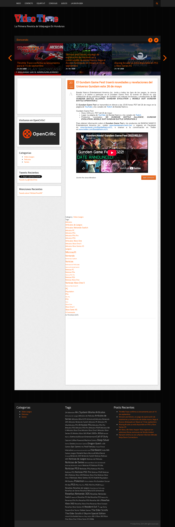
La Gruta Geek (77, 3)
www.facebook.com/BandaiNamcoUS (96, 127)
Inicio (18, 3)
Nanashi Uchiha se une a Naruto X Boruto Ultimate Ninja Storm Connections (138, 436)
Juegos (64, 3)
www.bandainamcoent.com (120, 125)
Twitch (109, 107)
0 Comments (70, 312)
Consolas (53, 3)
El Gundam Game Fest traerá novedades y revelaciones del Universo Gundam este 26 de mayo (114, 84)
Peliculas (27, 159)
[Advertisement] (39, 96)
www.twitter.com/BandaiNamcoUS (93, 129)
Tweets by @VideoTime (28, 179)
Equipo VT (41, 3)
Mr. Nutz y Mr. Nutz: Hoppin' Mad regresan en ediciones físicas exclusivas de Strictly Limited (136, 430)
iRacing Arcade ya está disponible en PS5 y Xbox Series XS (137, 425)
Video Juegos (29, 156)
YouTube (88, 107)
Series (26, 162)
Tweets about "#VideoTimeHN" (31, 193)
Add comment (148, 177)
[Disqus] (111, 350)
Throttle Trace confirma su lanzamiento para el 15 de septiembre (138, 413)
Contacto (29, 3)
